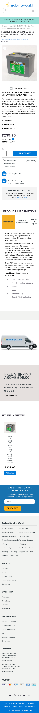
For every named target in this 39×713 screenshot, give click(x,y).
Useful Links (6, 641)
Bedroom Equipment (9, 548)
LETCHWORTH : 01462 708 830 (23, 19)
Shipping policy (27, 710)
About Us (5, 568)
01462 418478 (7, 660)
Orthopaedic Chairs (9, 536)
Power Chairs (24, 528)
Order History (7, 601)
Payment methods (8, 625)
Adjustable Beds (8, 532)
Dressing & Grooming (9, 552)
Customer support (8, 637)
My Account (6, 597)
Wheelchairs (24, 536)
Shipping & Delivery (9, 621)
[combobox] (17, 10)
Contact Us (6, 584)
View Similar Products (21, 88)
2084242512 (18, 197)
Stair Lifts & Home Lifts (10, 556)
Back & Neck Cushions (28, 548)
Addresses (6, 605)
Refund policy (18, 706)
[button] (33, 10)
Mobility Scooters (8, 528)
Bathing (4, 544)
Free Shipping (31, 160)
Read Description (22, 39)
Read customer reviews (8, 39)
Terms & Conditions (9, 580)
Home (4, 26)
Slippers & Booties (26, 552)
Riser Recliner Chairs (27, 532)
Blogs (4, 572)
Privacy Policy (7, 576)
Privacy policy (30, 706)
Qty (3, 149)
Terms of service (14, 710)
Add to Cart (10, 473)
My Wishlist (6, 609)
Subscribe (12, 508)
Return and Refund (8, 629)
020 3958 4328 (7, 671)
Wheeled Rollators (26, 540)
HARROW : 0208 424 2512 (19, 21)
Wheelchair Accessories (10, 540)
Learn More (11, 395)
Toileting (23, 544)
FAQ (3, 633)
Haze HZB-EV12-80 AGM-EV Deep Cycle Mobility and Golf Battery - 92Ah (10, 450)
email (25, 197)
